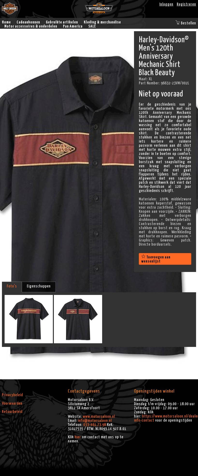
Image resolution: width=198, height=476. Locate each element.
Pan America (73, 26)
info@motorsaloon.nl (95, 421)
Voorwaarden (12, 403)
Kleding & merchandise (102, 22)
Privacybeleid (12, 395)
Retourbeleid (12, 412)
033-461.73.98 (94, 425)
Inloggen (166, 4)
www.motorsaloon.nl (99, 416)
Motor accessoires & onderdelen (30, 26)
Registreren (186, 4)
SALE (92, 26)
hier (78, 437)
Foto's (12, 286)
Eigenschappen (39, 286)
